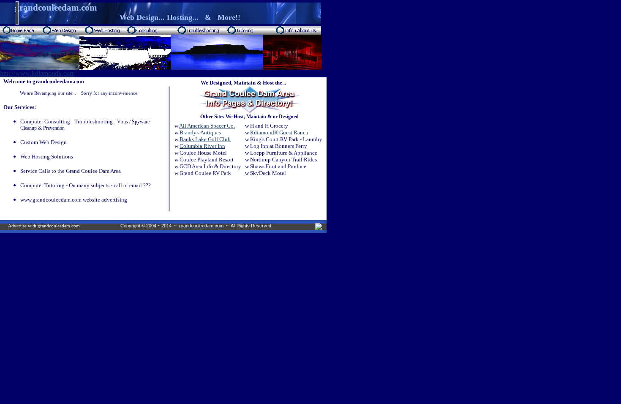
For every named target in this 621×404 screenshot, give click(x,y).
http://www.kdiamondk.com (37, 73)
